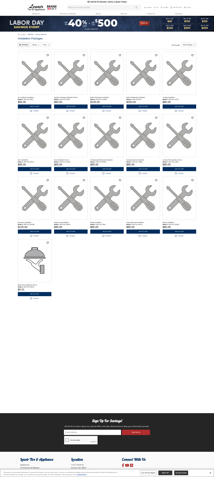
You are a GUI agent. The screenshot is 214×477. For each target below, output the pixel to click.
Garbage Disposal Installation (135, 160)
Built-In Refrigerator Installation (135, 97)
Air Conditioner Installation (26, 97)
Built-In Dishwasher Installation (99, 97)
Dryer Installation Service (61, 160)
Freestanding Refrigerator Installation (101, 160)
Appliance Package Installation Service (66, 97)
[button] (145, 7)
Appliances (36, 14)
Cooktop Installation (169, 97)
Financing (178, 14)
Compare (36, 111)
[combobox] (35, 45)
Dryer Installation (23, 160)
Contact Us (151, 14)
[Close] (210, 472)
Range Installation (95, 222)
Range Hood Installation (61, 222)
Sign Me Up (136, 432)
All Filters (25, 45)
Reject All (165, 473)
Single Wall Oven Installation (135, 222)
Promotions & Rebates (68, 14)
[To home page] (42, 7)
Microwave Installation (24, 222)
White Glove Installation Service (27, 285)
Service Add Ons (41, 34)
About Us (124, 14)
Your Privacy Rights (148, 473)
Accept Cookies (181, 473)
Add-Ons (30, 34)
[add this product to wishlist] (47, 55)
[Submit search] (136, 7)
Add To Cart (34, 106)
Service (98, 14)
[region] (107, 473)
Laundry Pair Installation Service (172, 160)
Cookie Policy (81, 474)
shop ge (144, 23)
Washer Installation (168, 222)
